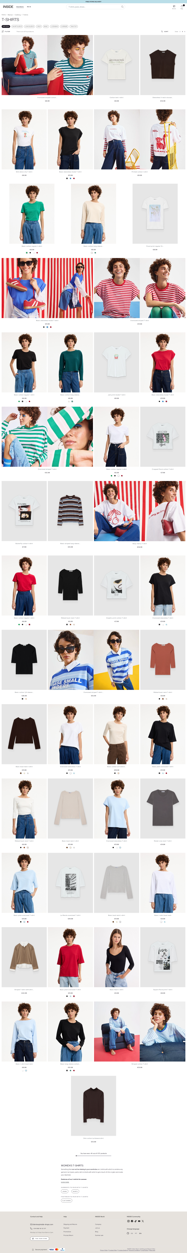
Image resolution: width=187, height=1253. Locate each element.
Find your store (41, 1238)
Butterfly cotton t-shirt (24, 543)
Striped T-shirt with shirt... (24, 990)
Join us (97, 1228)
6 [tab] (55, 334)
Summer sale (99, 1235)
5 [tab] (8, 111)
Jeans (64, 1191)
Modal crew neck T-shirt (163, 841)
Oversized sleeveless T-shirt (162, 618)
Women (20, 7)
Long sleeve (29, 26)
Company (98, 1224)
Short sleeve (17, 26)
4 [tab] (7, 111)
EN (140, 1233)
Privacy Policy (104, 1250)
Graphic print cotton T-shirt (116, 618)
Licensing (54, 26)
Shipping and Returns (70, 1224)
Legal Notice (144, 1250)
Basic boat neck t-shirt (24, 767)
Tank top (74, 26)
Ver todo (6, 26)
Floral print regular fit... (155, 246)
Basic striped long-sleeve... (70, 543)
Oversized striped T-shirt (139, 320)
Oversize (64, 26)
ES (132, 1233)
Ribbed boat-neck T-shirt (70, 618)
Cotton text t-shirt (116, 97)
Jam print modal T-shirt (116, 395)
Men (29, 7)
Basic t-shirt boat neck (162, 915)
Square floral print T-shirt (162, 990)
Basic (46, 26)
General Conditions (134, 1250)
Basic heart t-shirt (116, 990)
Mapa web (152, 1250)
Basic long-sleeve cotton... (70, 1064)
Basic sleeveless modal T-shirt (70, 172)
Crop (39, 26)
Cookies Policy (113, 1250)
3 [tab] (5, 111)
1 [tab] (3, 111)
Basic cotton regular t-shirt (32, 246)
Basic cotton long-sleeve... (93, 246)
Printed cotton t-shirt (140, 172)
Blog (96, 1232)
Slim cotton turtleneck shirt (93, 1138)
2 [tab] (4, 111)
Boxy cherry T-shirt (140, 544)
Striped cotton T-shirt (140, 1064)
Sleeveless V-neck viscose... (163, 97)
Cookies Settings (123, 1250)
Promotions (67, 1232)
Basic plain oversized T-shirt (162, 767)
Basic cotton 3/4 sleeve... (24, 692)
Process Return (68, 1235)
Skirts (75, 1191)
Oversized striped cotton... (47, 97)
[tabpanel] (47, 65)
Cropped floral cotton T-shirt (163, 469)
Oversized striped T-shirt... (93, 692)
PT (136, 1233)
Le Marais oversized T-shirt (70, 915)
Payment (66, 1228)
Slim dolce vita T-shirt (24, 172)
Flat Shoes (66, 1200)
